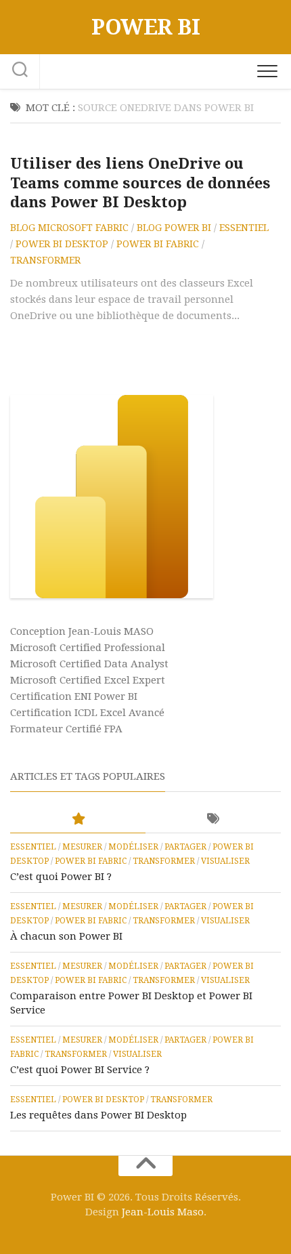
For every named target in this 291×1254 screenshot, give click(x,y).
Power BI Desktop (62, 243)
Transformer (45, 260)
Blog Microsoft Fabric (69, 227)
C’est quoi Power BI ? (61, 877)
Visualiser (225, 861)
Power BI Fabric (157, 243)
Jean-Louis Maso (163, 1212)
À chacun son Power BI (66, 936)
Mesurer (82, 847)
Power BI (145, 27)
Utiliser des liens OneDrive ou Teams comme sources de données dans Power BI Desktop (140, 183)
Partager (185, 847)
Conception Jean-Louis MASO (82, 631)
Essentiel (244, 227)
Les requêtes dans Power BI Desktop (98, 1115)
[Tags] (213, 819)
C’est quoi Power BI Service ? (80, 1070)
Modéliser (133, 847)
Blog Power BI (174, 227)
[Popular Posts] (78, 819)
